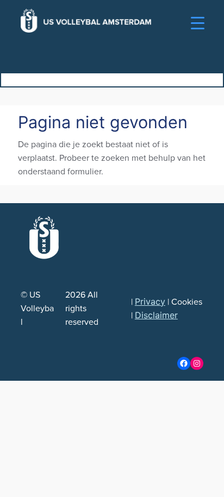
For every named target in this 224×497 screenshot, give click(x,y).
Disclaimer (156, 315)
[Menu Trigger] (198, 23)
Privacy (150, 301)
